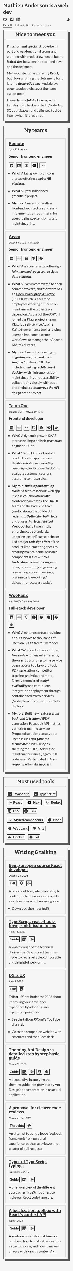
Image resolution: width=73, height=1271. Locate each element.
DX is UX (17, 975)
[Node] (49, 617)
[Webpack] (41, 428)
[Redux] (26, 428)
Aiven (14, 236)
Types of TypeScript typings (28, 1163)
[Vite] (34, 258)
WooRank (18, 595)
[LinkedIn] (18, 19)
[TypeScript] (19, 165)
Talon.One (18, 405)
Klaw (30, 319)
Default (7, 25)
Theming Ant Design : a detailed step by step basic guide (34, 1054)
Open (48, 25)
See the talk (20, 1019)
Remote (16, 143)
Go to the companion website (33, 1032)
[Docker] (56, 428)
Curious (37, 25)
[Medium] (11, 19)
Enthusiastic (22, 25)
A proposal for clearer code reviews (35, 1109)
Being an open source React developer (35, 867)
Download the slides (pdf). (31, 908)
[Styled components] (42, 165)
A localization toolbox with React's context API (35, 1212)
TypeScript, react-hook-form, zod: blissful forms (32, 923)
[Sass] (34, 617)
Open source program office (35, 294)
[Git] (41, 258)
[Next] (34, 165)
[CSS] (26, 258)
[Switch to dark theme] (68, 25)
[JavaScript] (11, 165)
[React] (26, 165)
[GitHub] (5, 19)
